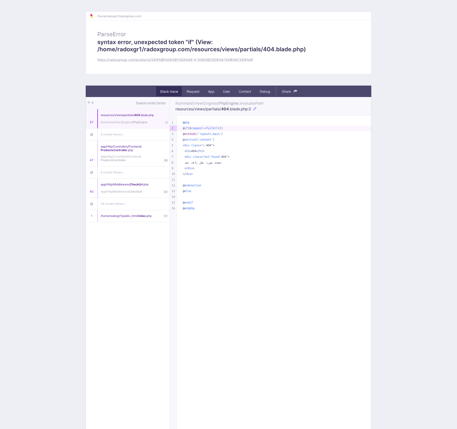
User (226, 91)
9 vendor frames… (112, 134)
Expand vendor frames (151, 103)
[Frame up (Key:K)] (88, 103)
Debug (265, 91)
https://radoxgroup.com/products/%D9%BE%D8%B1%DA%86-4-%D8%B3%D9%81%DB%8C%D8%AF (175, 60)
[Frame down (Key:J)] (92, 103)
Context (245, 91)
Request (193, 91)
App (211, 91)
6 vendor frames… (112, 172)
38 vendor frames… (113, 203)
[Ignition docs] (93, 16)
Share (287, 91)
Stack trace (169, 91)
